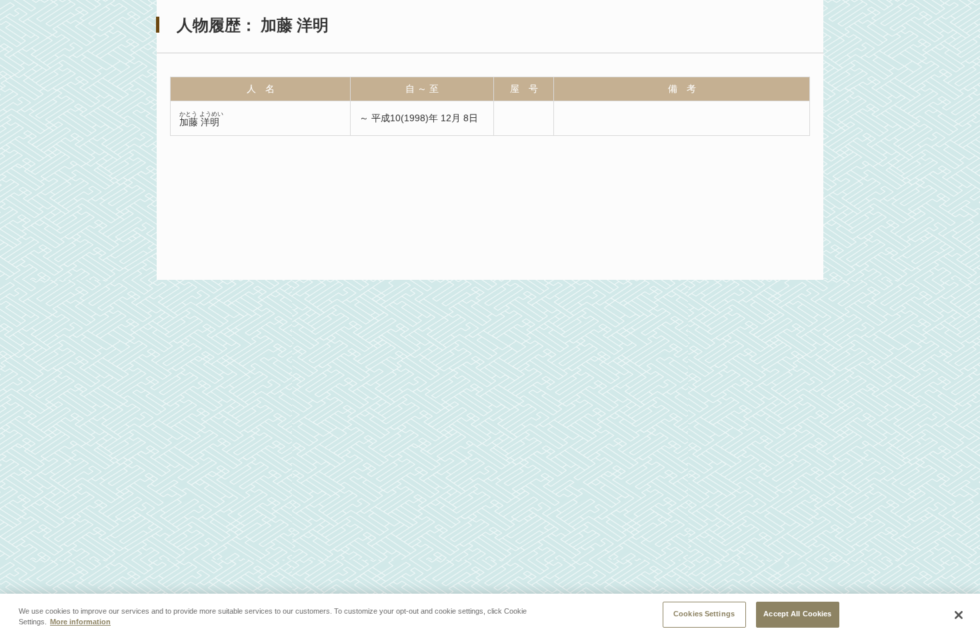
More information (80, 622)
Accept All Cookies (797, 614)
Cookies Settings (704, 614)
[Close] (958, 615)
